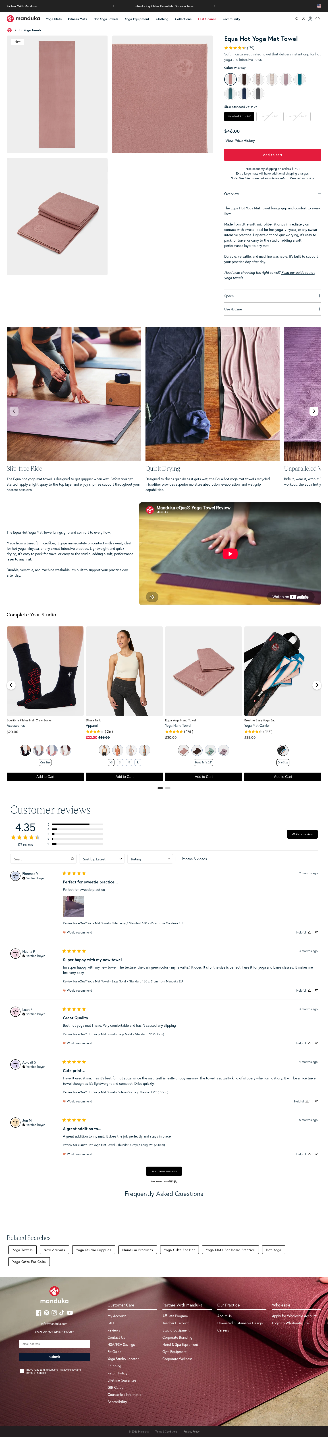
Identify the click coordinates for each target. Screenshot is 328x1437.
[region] (164, 706)
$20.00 (12, 731)
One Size (45, 762)
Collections (183, 19)
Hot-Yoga (273, 1249)
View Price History (240, 141)
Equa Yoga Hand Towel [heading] (180, 720)
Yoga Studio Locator (123, 1358)
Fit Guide (114, 1351)
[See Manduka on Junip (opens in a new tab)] (172, 1181)
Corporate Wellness (177, 1358)
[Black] (25, 750)
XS (111, 762)
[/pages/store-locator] (310, 18)
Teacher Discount (175, 1323)
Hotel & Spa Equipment (180, 1344)
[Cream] (65, 750)
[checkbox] (198, 859)
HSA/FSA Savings (121, 1344)
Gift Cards (115, 1387)
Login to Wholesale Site (290, 1323)
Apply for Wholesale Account (294, 1315)
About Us (224, 1315)
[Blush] (52, 750)
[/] (23, 18)
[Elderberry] (223, 750)
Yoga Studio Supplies (93, 1249)
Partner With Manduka (22, 6)
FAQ (111, 1323)
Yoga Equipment (137, 19)
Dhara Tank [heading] (93, 720)
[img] (33, 878)
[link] (239, 48)
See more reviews (164, 1171)
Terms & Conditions (166, 1431)
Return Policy (117, 1373)
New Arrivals (54, 1249)
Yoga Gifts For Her (179, 1249)
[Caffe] (197, 750)
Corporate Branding (177, 1337)
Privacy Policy (191, 1431)
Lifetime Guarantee (122, 1380)
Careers (223, 1330)
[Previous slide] (14, 411)
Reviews (114, 1330)
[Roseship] (183, 750)
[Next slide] (313, 411)
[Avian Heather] (144, 750)
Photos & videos (194, 858)
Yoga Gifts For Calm (29, 1261)
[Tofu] (104, 750)
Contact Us (116, 1337)
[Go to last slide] (11, 685)
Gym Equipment (174, 1351)
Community (231, 19)
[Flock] (210, 750)
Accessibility (117, 1401)
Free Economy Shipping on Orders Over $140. (164, 6)
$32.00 (91, 737)
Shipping (114, 1365)
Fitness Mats (77, 19)
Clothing (162, 19)
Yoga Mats (54, 19)
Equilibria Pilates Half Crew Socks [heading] (29, 720)
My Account (117, 1315)
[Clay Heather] (117, 750)
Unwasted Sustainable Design (240, 1323)
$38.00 (250, 737)
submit (54, 1357)
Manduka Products (137, 1249)
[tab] (160, 788)
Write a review (302, 834)
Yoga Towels (22, 1249)
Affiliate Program (175, 1315)
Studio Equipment (176, 1330)
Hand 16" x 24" (203, 762)
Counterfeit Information (125, 1394)
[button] (113, 6)
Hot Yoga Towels (105, 19)
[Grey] (38, 750)
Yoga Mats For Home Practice (230, 1249)
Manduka (143, 1431)
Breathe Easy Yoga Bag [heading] (260, 720)
